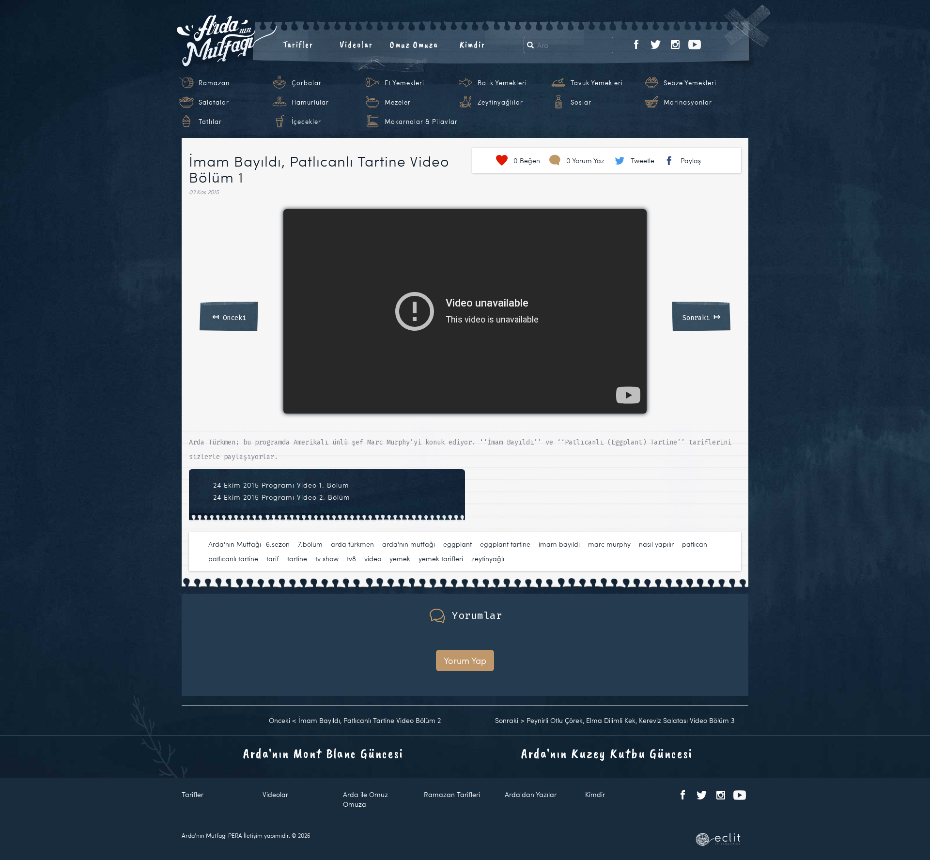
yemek (399, 558)
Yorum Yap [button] (465, 660)
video (372, 558)
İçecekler (306, 121)
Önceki (229, 316)
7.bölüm (310, 544)
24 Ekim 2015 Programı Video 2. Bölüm (281, 497)
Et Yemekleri (404, 82)
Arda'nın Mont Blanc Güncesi (323, 753)
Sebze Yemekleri (690, 82)
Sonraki (701, 316)
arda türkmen (352, 544)
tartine (297, 558)
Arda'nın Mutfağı (234, 544)
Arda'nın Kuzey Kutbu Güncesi (607, 753)
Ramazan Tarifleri (452, 794)
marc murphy (609, 544)
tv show (327, 558)
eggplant (457, 544)
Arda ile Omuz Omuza (365, 799)
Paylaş (691, 160)
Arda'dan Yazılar (531, 794)
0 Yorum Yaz (585, 160)
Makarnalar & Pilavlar (421, 121)
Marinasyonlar (688, 102)
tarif (272, 558)
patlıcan (694, 544)
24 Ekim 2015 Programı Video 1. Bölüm (281, 485)
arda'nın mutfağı (408, 544)
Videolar (356, 44)
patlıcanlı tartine (233, 558)
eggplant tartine (505, 544)
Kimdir (472, 44)
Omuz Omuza (414, 44)
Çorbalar (307, 82)
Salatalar (214, 102)
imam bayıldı (559, 544)
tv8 (351, 558)
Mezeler (398, 102)
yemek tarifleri (440, 558)
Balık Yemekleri (502, 82)
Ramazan (214, 82)
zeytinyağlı (487, 558)
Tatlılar (210, 121)
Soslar (581, 102)
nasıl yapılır (656, 544)
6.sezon (278, 544)
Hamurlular (310, 102)
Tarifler (298, 44)
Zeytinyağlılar (500, 102)
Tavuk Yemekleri (597, 82)
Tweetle (642, 160)
